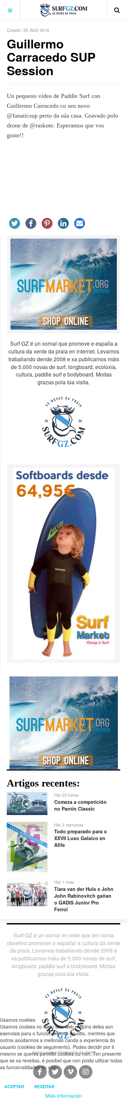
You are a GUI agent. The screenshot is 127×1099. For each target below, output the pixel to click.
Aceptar (14, 1086)
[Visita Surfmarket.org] (63, 283)
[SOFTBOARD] (63, 562)
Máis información (63, 1095)
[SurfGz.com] (63, 10)
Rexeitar (44, 1086)
